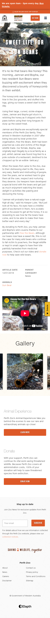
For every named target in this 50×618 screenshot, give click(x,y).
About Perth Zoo (22, 33)
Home (9, 33)
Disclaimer (7, 581)
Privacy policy (32, 572)
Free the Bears (27, 233)
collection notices (10, 537)
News (4, 572)
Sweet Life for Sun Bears (25, 47)
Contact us (31, 568)
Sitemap (29, 581)
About (5, 568)
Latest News (37, 33)
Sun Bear (7, 285)
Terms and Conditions (35, 576)
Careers (5, 576)
